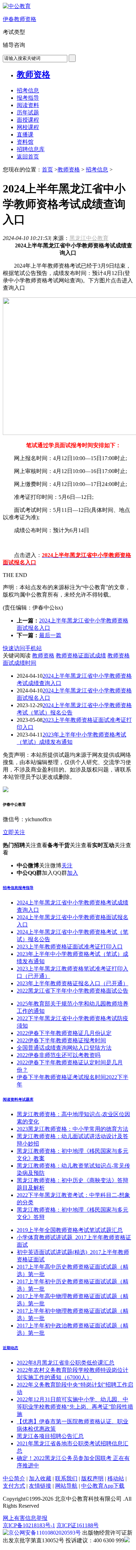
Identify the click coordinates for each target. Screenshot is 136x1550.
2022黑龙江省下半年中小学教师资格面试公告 (72, 991)
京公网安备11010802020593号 (44, 1533)
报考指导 (28, 98)
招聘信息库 (31, 149)
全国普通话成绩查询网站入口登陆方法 (64, 1048)
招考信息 (28, 90)
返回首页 (28, 157)
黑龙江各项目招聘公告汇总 (50, 1436)
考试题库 (25, 1099)
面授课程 (28, 120)
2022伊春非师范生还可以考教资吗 (58, 1055)
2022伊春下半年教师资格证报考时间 (61, 1040)
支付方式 (14, 1486)
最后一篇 (50, 635)
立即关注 (14, 832)
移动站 (115, 1478)
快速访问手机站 (22, 648)
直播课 (25, 135)
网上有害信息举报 (25, 1518)
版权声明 (92, 1478)
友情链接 (40, 1486)
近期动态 (10, 1348)
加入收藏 (40, 1478)
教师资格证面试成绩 (81, 655)
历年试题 (28, 112)
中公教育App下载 (102, 1486)
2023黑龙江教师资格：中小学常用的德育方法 (72, 1129)
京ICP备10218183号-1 (29, 1525)
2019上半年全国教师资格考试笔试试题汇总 (70, 1230)
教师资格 (33, 74)
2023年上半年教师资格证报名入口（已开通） (72, 983)
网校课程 (28, 127)
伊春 (19, 19)
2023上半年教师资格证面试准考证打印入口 (70, 947)
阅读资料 (28, 105)
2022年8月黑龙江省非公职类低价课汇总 (65, 1363)
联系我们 (66, 1478)
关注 (67, 865)
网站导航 (66, 1486)
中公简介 (14, 1478)
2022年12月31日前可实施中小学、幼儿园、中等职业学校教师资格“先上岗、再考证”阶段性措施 (75, 1406)
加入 (72, 873)
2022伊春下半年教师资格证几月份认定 (64, 1033)
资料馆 (25, 142)
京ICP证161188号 (77, 1525)
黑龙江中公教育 (88, 238)
